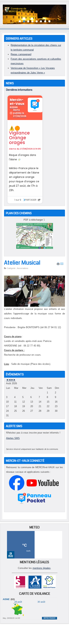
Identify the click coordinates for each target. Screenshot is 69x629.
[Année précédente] (7, 380)
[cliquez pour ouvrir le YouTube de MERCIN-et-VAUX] (42, 489)
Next (63, 13)
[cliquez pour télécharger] (34, 248)
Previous (5, 13)
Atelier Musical (22, 263)
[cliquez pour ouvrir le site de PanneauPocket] (34, 503)
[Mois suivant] (14, 380)
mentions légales (42, 568)
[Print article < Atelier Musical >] (58, 264)
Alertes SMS (13, 438)
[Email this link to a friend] (61, 264)
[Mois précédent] (9, 380)
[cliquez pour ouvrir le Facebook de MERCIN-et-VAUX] (16, 489)
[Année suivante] (12, 380)
